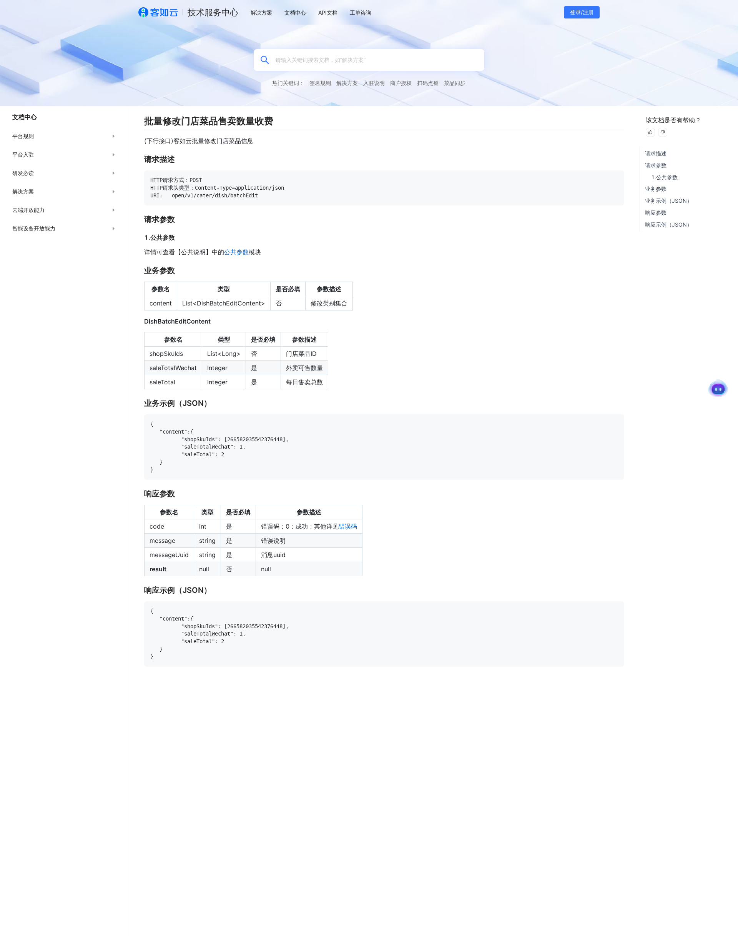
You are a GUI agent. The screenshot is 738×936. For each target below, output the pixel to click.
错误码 (348, 526)
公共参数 (236, 252)
